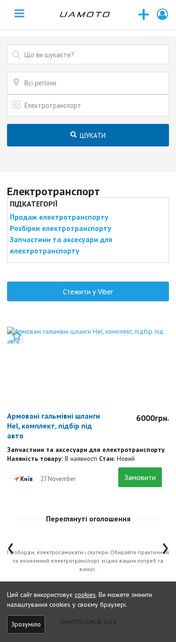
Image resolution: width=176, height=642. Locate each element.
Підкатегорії (34, 203)
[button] (163, 14)
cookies (85, 594)
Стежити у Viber (88, 291)
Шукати (91, 135)
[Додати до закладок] (17, 336)
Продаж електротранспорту (59, 217)
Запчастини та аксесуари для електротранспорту (61, 245)
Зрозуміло (26, 624)
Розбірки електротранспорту (60, 228)
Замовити (140, 477)
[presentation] (10, 546)
